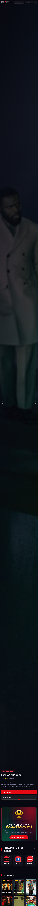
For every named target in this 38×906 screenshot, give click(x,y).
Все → (34, 849)
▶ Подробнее (7, 892)
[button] (18, 824)
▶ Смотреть (8, 792)
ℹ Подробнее (7, 797)
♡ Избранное (29, 2)
